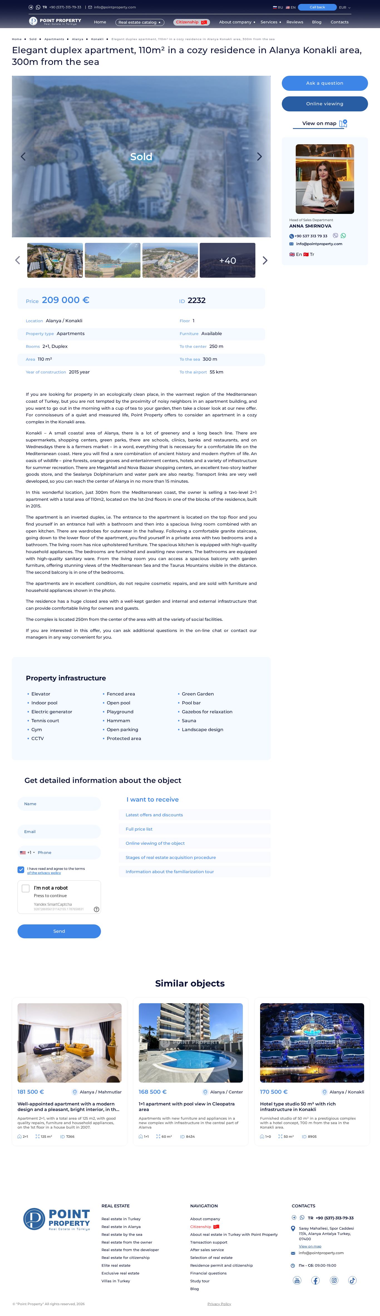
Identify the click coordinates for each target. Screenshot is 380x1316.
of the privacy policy (44, 873)
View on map (310, 1246)
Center (236, 1092)
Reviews (295, 22)
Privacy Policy (219, 1304)
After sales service (207, 1250)
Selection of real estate (211, 1258)
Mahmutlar (110, 1092)
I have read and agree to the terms (56, 870)
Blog (317, 22)
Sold (33, 39)
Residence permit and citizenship (221, 1265)
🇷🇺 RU (278, 7)
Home (100, 22)
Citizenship (188, 22)
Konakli (97, 39)
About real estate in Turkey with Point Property (234, 1234)
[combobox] (27, 852)
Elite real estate (116, 1265)
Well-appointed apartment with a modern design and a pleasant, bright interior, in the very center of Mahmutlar (68, 1107)
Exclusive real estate (120, 1273)
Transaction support (208, 1242)
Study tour (199, 1281)
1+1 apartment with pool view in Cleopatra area (187, 1106)
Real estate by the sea (122, 1234)
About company (205, 1219)
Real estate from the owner (127, 1242)
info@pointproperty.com (115, 7)
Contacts (340, 22)
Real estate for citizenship (126, 1258)
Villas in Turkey (116, 1281)
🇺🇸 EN (291, 7)
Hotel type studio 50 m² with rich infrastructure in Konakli (298, 1106)
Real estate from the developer (130, 1250)
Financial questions (208, 1273)
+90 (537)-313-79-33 (62, 7)
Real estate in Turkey (121, 1219)
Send (59, 931)
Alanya (77, 39)
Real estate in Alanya (121, 1227)
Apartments (54, 39)
